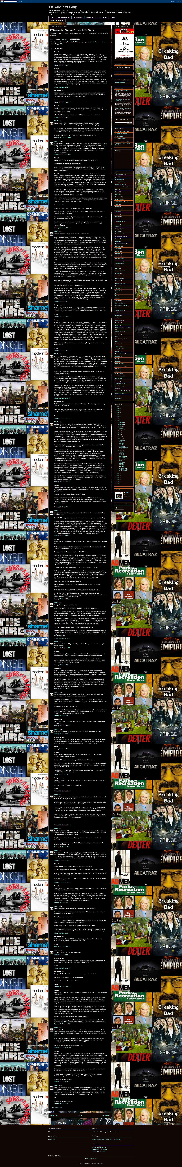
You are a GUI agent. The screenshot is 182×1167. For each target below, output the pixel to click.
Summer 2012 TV (119, 331)
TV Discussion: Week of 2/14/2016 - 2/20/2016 (121, 464)
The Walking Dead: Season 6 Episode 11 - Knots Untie (123, 447)
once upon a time (119, 181)
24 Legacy (117, 280)
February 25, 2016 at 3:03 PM (62, 902)
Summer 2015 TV (119, 310)
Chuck (116, 336)
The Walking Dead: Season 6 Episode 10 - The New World (123, 458)
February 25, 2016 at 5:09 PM (62, 933)
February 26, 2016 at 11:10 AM (62, 1024)
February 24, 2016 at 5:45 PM (62, 725)
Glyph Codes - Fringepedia (99, 1149)
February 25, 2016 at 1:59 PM (62, 860)
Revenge (117, 216)
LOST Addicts (102, 17)
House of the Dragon (120, 366)
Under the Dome (119, 385)
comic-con (117, 398)
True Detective (118, 263)
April (119, 434)
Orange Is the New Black (121, 305)
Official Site (51, 1132)
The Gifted (117, 288)
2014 (118, 475)
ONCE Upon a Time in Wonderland (123, 327)
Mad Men (117, 231)
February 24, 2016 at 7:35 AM (62, 599)
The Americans (118, 233)
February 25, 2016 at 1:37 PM (62, 774)
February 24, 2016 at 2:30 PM (62, 665)
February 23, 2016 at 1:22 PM (62, 418)
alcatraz (117, 266)
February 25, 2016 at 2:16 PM (62, 882)
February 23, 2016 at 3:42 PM (62, 535)
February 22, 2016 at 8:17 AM (62, 65)
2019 (118, 414)
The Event (117, 248)
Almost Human (118, 275)
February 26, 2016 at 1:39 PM (62, 1081)
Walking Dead (78, 17)
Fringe (113, 17)
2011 (118, 481)
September (121, 428)
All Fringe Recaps (119, 136)
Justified (117, 219)
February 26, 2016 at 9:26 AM (62, 986)
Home (52, 17)
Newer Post (54, 1115)
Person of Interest (119, 376)
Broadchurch (118, 351)
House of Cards (119, 363)
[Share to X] (75, 39)
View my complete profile (127, 495)
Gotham (117, 204)
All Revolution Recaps (120, 138)
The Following (118, 228)
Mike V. (56, 121)
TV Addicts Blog (62, 7)
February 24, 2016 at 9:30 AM (62, 638)
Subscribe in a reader (120, 82)
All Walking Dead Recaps (121, 133)
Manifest (117, 298)
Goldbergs (117, 253)
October (120, 426)
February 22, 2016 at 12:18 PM (62, 154)
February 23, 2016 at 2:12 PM (62, 481)
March (119, 436)
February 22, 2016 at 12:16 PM (62, 137)
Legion (116, 341)
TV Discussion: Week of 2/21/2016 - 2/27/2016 (72, 30)
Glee (116, 358)
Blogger (100, 1163)
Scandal (117, 191)
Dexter (116, 268)
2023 (118, 406)
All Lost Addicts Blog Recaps (121, 141)
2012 (118, 479)
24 (115, 293)
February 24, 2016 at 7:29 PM (62, 733)
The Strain (117, 300)
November (120, 424)
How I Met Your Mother (120, 338)
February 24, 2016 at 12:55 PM (62, 648)
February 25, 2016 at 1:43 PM (62, 825)
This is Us (117, 224)
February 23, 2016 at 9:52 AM (62, 398)
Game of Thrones (63, 17)
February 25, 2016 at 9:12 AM (62, 749)
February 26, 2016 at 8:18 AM (62, 968)
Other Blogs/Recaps (57, 20)
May (119, 432)
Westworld (117, 290)
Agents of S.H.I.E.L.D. (120, 201)
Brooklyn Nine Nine (119, 353)
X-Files (61, 44)
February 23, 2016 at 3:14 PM (62, 507)
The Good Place (119, 270)
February (120, 438)
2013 (118, 477)
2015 (118, 473)
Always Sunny (118, 348)
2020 (118, 412)
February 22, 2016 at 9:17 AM (62, 117)
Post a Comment (57, 1107)
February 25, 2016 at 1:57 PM (62, 847)
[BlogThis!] (73, 39)
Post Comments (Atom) (83, 1120)
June (119, 430)
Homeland (117, 214)
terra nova (117, 273)
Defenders (117, 322)
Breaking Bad (118, 278)
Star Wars (117, 381)
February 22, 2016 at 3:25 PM (62, 301)
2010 (118, 483)
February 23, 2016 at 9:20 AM (62, 350)
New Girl (117, 371)
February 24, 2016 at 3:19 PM (62, 688)
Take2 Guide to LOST (120, 383)
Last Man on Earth (119, 303)
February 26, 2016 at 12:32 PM (62, 1047)
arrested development (120, 393)
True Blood (117, 317)
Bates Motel (118, 246)
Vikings (56, 44)
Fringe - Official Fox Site (99, 1147)
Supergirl (117, 238)
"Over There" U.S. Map (98, 1151)
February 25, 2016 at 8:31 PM (62, 954)
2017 (118, 418)
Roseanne (117, 315)
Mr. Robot (117, 368)
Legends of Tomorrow (120, 243)
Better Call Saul (71, 42)
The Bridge (117, 343)
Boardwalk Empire (119, 258)
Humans (117, 285)
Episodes (117, 241)
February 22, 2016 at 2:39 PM (62, 228)
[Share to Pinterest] (79, 39)
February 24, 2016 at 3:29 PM (62, 715)
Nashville (117, 251)
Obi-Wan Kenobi (119, 373)
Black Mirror (118, 334)
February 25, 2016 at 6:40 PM (62, 946)
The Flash (117, 211)
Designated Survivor (120, 236)
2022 (118, 408)
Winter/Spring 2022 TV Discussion (123, 108)
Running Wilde (118, 378)
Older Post (105, 1115)
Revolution (90, 17)
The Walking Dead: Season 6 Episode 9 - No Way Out (123, 469)
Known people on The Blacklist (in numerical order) (106, 1139)
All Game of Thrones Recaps (122, 131)
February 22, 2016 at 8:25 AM (62, 87)
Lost (116, 295)
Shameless (98, 42)
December (120, 422)
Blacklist (78, 42)
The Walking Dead (119, 174)
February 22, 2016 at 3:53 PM (62, 316)
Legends (117, 325)
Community (118, 356)
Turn (116, 308)
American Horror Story (120, 186)
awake (116, 395)
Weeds (117, 388)
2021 (118, 410)
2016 (118, 420)
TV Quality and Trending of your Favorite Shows (105, 1132)
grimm (83, 42)
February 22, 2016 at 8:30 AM (62, 102)
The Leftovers (118, 346)
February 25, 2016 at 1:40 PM (62, 791)
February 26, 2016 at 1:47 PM (62, 1103)
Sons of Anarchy (119, 221)
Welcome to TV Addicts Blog (121, 390)
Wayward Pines (119, 320)
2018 (118, 416)
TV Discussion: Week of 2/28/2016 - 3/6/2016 (121, 442)
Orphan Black (118, 261)
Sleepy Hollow (118, 199)
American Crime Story (60, 42)
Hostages (117, 361)
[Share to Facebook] (77, 39)
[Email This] (71, 39)
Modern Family (90, 42)
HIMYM (117, 194)
